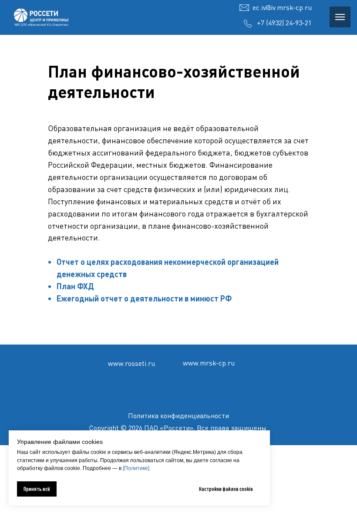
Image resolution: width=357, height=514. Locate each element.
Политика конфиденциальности (178, 415)
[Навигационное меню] (340, 17)
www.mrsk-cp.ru (209, 362)
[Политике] (136, 468)
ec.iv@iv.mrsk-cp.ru (282, 7)
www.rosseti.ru (131, 363)
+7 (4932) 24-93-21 (284, 22)
